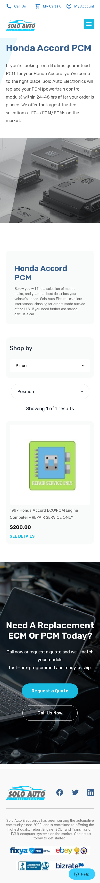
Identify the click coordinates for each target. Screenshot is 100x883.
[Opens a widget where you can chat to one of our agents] (81, 874)
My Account (84, 6)
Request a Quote (50, 691)
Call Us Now (50, 713)
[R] (50, 465)
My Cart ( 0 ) (53, 6)
